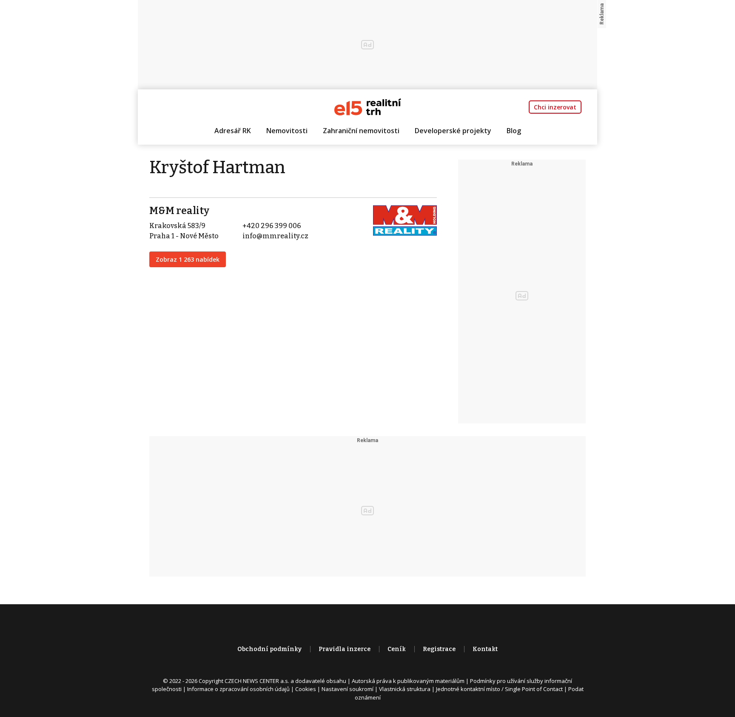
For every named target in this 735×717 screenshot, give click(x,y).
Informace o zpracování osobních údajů (238, 689)
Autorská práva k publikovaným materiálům (408, 681)
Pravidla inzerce (344, 649)
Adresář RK (232, 130)
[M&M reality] (405, 220)
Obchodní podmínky (269, 649)
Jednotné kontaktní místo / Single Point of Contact (499, 689)
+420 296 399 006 (271, 226)
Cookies (305, 689)
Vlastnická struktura (404, 689)
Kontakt (485, 649)
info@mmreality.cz (275, 236)
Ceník (396, 649)
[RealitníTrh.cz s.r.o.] (367, 106)
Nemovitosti (287, 130)
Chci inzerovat (555, 107)
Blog (514, 130)
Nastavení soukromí (347, 689)
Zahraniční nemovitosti (361, 130)
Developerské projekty (453, 130)
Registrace (439, 649)
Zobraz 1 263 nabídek (187, 259)
